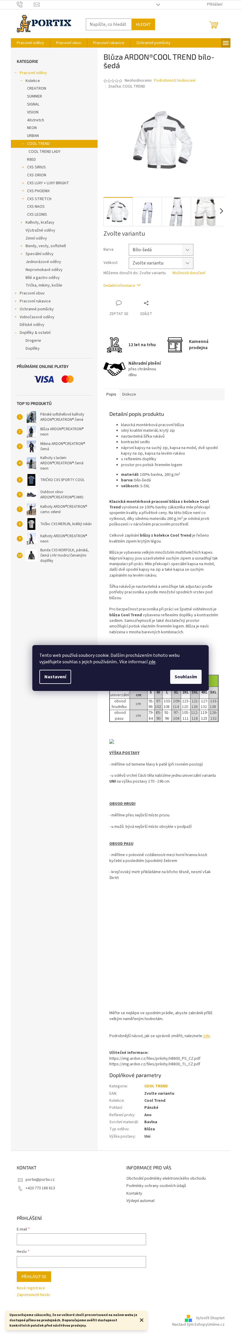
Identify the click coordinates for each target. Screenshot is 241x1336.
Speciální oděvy (39, 254)
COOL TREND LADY (45, 152)
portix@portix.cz (40, 1180)
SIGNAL (33, 104)
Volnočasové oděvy (37, 317)
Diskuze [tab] (129, 394)
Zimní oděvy (36, 238)
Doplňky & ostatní (35, 333)
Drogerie (33, 341)
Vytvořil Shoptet (210, 1318)
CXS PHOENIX (38, 191)
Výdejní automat (140, 1201)
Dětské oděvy (32, 325)
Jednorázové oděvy (43, 262)
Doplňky (33, 348)
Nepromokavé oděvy (44, 270)
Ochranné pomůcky (37, 309)
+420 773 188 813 (40, 1188)
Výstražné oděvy (40, 230)
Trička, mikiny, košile (44, 285)
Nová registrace (31, 1288)
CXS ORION (36, 175)
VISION (33, 112)
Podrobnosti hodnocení (174, 80)
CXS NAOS (36, 207)
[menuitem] (30, 43)
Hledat (143, 24)
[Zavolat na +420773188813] (25, 4)
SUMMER (34, 96)
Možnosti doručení (189, 273)
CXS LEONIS (37, 214)
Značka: (126, 86)
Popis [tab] (111, 394)
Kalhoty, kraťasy (40, 222)
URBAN (33, 136)
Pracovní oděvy (33, 73)
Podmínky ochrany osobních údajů (156, 1186)
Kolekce (33, 81)
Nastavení (55, 677)
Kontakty (134, 1193)
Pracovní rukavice (35, 301)
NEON (32, 128)
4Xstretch (35, 120)
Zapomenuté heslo (33, 1295)
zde (151, 662)
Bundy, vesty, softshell (46, 246)
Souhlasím (186, 677)
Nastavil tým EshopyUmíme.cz (198, 1324)
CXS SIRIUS (36, 167)
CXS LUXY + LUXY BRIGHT (48, 183)
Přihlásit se (33, 1276)
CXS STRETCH (39, 199)
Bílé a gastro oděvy (43, 278)
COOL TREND (38, 144)
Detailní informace (119, 286)
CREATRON (36, 88)
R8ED (31, 160)
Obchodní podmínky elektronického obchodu (166, 1178)
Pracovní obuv (32, 293)
